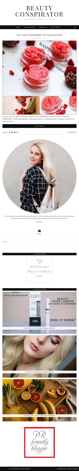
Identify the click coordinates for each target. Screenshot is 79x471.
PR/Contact (56, 27)
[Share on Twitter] (12, 132)
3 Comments (72, 132)
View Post (39, 126)
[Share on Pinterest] (15, 132)
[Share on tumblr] (17, 132)
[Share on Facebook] (10, 132)
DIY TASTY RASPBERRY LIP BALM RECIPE (39, 35)
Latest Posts (29, 27)
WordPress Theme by (67, 468)
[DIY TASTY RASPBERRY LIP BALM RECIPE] (39, 78)
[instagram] (75, 27)
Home (18, 27)
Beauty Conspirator (39, 11)
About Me (43, 27)
